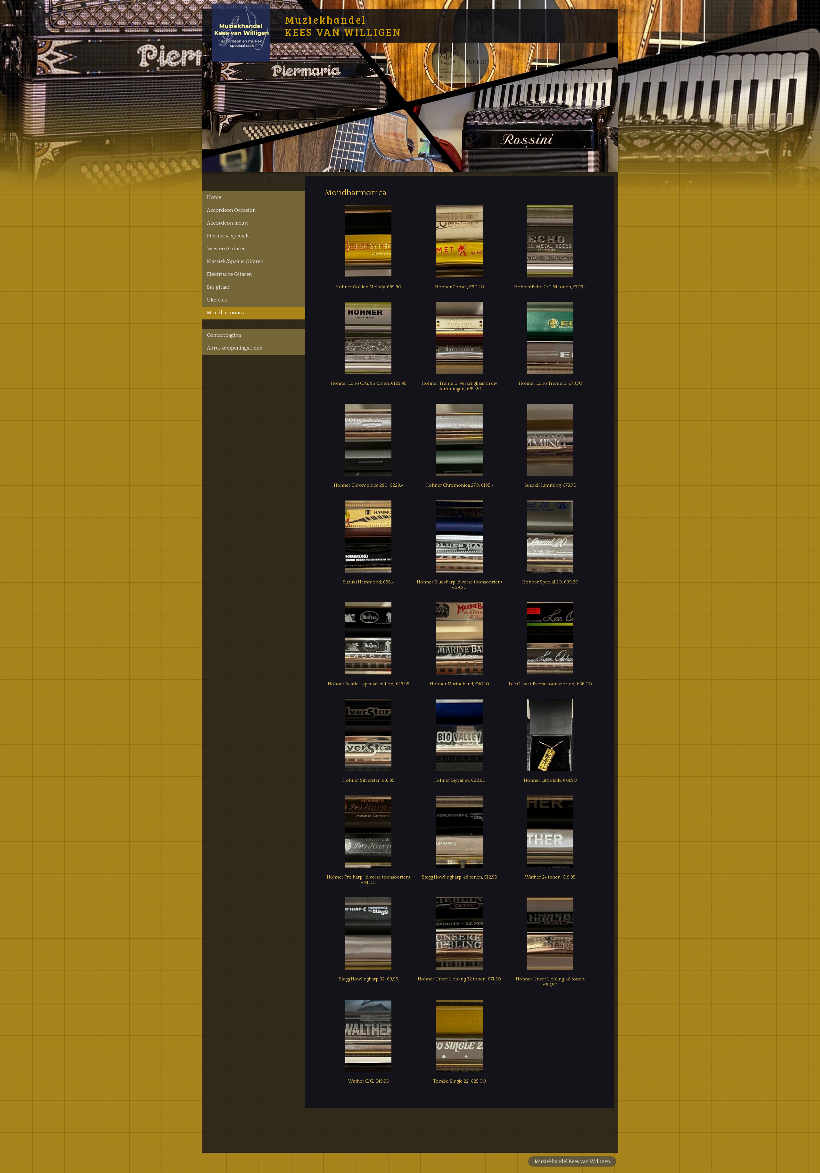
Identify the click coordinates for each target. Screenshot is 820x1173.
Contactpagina (224, 335)
